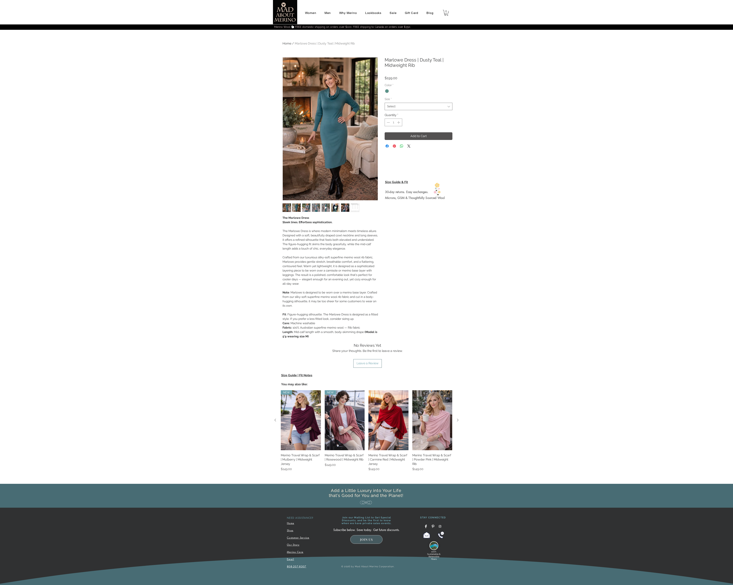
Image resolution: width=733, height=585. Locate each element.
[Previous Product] (275, 420)
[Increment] (399, 122)
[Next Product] (457, 420)
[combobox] (418, 106)
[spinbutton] (393, 122)
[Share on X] (409, 146)
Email (290, 559)
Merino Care (295, 552)
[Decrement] (388, 122)
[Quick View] (388, 420)
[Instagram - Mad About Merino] (440, 526)
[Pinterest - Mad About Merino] (433, 526)
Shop (290, 530)
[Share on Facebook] (387, 146)
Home (287, 43)
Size (388, 99)
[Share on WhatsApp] (401, 146)
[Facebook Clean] (426, 526)
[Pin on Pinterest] (394, 146)
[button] (311, 13)
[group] (366, 431)
